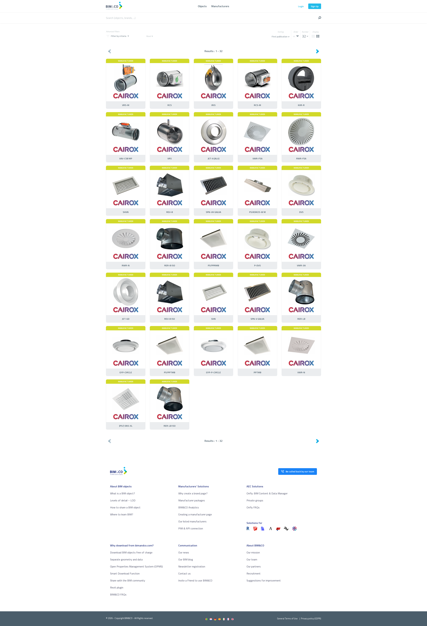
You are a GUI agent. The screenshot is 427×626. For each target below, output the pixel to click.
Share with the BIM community (127, 580)
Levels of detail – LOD (122, 500)
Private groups (255, 500)
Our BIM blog (185, 559)
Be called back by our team (300, 471)
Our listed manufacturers (192, 521)
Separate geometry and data (126, 559)
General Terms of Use (287, 618)
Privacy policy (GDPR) (311, 618)
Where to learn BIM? (121, 514)
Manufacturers (220, 6)
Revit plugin (116, 587)
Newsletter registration (191, 566)
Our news (183, 552)
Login (301, 6)
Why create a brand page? (192, 493)
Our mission (253, 552)
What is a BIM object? (122, 493)
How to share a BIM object (125, 507)
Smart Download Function (125, 573)
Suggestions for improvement (264, 580)
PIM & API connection (190, 528)
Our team (252, 559)
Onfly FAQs (253, 507)
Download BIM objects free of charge (131, 552)
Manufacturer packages (191, 500)
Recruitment (254, 573)
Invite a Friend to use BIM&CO (195, 580)
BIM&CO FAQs (118, 594)
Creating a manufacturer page (195, 514)
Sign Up (315, 6)
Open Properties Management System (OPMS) (136, 566)
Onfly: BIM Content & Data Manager (267, 493)
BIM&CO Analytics (188, 507)
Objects (202, 6)
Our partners (254, 566)
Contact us (184, 573)
